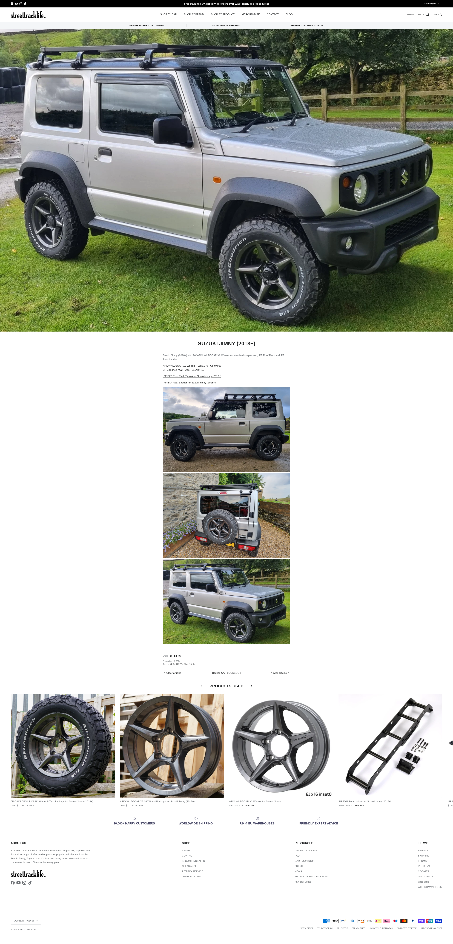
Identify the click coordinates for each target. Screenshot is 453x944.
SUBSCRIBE (271, 502)
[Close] (310, 421)
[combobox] (270, 471)
